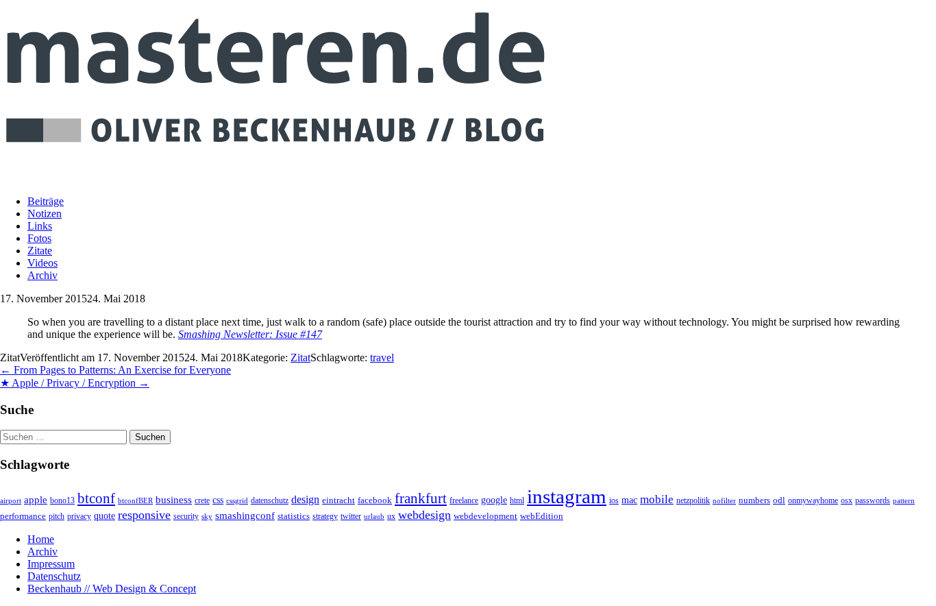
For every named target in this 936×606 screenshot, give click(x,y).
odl (779, 500)
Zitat (300, 357)
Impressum (51, 564)
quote (104, 515)
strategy (325, 516)
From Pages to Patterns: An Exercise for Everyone (115, 370)
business (174, 499)
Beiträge (45, 201)
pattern (904, 501)
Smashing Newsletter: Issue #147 (250, 334)
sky (206, 516)
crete (202, 500)
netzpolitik (693, 500)
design (305, 499)
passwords (872, 500)
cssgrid (237, 501)
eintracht (338, 500)
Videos (42, 263)
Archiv (42, 275)
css (217, 499)
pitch (56, 516)
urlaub (374, 516)
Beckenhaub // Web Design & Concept (111, 588)
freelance (463, 500)
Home (40, 539)
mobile (657, 499)
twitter (351, 516)
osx (846, 500)
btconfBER (135, 501)
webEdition (541, 516)
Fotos (39, 238)
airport (10, 501)
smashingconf (245, 515)
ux (391, 516)
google (494, 499)
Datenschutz (54, 576)
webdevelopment (485, 516)
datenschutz (269, 500)
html (517, 500)
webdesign (424, 515)
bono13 (62, 500)
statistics (294, 516)
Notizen (44, 213)
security (186, 516)
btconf (96, 498)
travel (382, 357)
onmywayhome (813, 500)
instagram (566, 496)
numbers (754, 500)
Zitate (39, 250)
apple (35, 499)
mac (629, 499)
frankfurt (421, 498)
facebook (375, 500)
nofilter (724, 501)
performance (23, 516)
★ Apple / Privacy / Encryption (74, 383)
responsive (144, 515)
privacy (79, 516)
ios (614, 500)
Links (39, 226)
